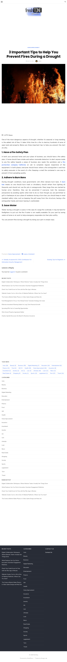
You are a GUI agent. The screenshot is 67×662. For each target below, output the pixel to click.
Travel (60, 373)
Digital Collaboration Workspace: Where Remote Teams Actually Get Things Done (25, 282)
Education (46, 365)
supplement (43, 373)
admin (39, 61)
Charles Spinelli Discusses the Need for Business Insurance (18, 316)
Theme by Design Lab (41, 658)
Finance (6, 368)
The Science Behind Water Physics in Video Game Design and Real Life (22, 297)
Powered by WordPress (26, 658)
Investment (7, 371)
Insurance (52, 368)
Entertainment (57, 365)
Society (26, 373)
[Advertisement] (33, 29)
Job (23, 371)
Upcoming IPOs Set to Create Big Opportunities (15, 308)
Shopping (16, 373)
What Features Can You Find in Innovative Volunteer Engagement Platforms (23, 286)
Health (28, 368)
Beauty (13, 365)
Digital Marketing (33, 365)
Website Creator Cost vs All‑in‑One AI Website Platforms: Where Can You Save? (24, 293)
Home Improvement (33, 47)
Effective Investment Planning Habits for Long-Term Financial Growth (21, 304)
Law (29, 371)
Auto (5, 365)
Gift (20, 368)
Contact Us (48, 552)
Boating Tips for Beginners (55, 260)
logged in (12, 272)
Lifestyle (37, 371)
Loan (45, 371)
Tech (52, 373)
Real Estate (7, 373)
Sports (34, 373)
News (53, 371)
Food (14, 368)
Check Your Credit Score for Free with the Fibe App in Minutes (19, 289)
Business (22, 365)
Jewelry (16, 371)
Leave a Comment (29, 254)
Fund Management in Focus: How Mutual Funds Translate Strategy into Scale (23, 301)
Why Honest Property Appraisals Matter (13, 312)
